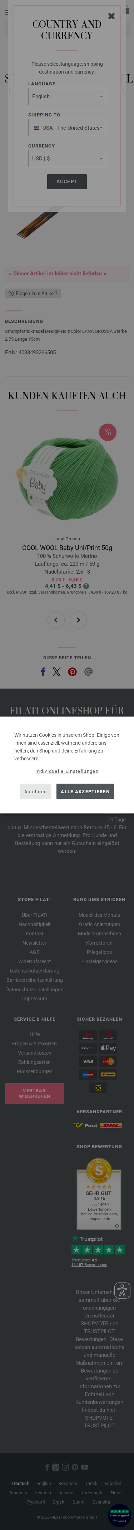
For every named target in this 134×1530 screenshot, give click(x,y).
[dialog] (67, 765)
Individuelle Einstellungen (67, 771)
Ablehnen (35, 791)
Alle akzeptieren (85, 791)
